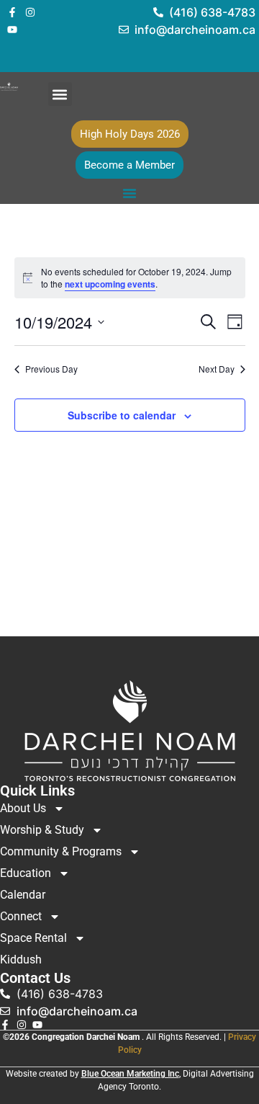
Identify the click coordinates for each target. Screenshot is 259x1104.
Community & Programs (61, 851)
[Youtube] (12, 29)
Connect (21, 916)
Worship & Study (42, 830)
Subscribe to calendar (122, 415)
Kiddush (21, 959)
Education (25, 873)
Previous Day (51, 369)
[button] (60, 94)
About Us (23, 808)
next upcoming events (110, 283)
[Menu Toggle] (129, 193)
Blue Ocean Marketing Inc (130, 1074)
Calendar (22, 895)
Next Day (217, 369)
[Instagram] (30, 12)
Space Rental (33, 938)
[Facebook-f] (12, 12)
